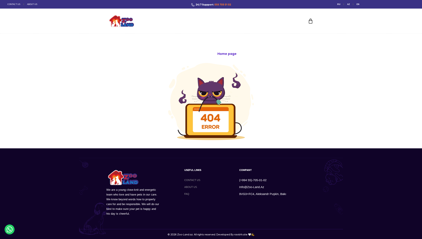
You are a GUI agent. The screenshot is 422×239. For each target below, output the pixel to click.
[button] (10, 229)
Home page (227, 54)
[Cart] (310, 21)
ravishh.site (240, 235)
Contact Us (13, 4)
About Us (32, 4)
